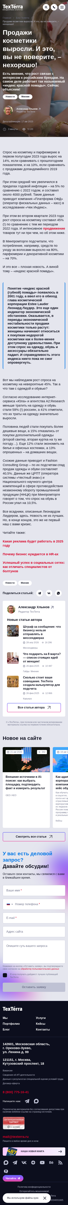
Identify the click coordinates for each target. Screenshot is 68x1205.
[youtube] (42, 1162)
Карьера (27, 698)
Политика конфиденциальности (34, 1187)
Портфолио (11, 1023)
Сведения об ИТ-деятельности (19, 1075)
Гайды (26, 671)
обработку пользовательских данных (40, 969)
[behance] (51, 1162)
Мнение (25, 583)
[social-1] (60, 1162)
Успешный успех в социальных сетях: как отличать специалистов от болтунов (34, 567)
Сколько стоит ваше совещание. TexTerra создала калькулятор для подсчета (41, 683)
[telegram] (27, 1101)
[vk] (24, 1162)
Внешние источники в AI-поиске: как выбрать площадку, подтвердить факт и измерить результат (25, 782)
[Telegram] (39, 593)
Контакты (43, 1029)
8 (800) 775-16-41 (16, 1092)
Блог (6, 1029)
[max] (36, 1101)
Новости (10, 583)
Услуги (41, 1017)
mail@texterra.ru (16, 1137)
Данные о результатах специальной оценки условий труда (33, 1079)
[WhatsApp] (58, 593)
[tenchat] (6, 1171)
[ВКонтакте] (49, 593)
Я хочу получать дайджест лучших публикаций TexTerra (34, 975)
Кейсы (59, 821)
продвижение (54, 228)
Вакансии (8, 1070)
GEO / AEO (11, 795)
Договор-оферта (11, 1083)
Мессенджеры (30, 648)
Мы (5, 1017)
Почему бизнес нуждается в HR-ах (30, 554)
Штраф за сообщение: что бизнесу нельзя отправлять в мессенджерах (42, 632)
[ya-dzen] (33, 1162)
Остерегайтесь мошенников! (34, 1191)
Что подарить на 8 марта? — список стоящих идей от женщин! (42, 657)
